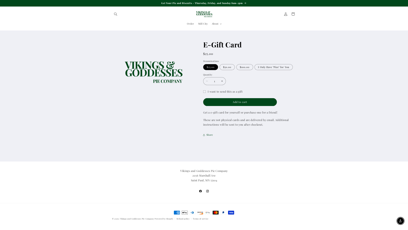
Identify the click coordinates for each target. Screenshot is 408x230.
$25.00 (211, 67)
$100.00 (244, 67)
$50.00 (227, 67)
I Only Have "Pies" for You (273, 67)
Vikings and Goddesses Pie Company (137, 219)
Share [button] (209, 134)
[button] (115, 14)
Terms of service (200, 219)
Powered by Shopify (164, 219)
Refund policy (183, 219)
